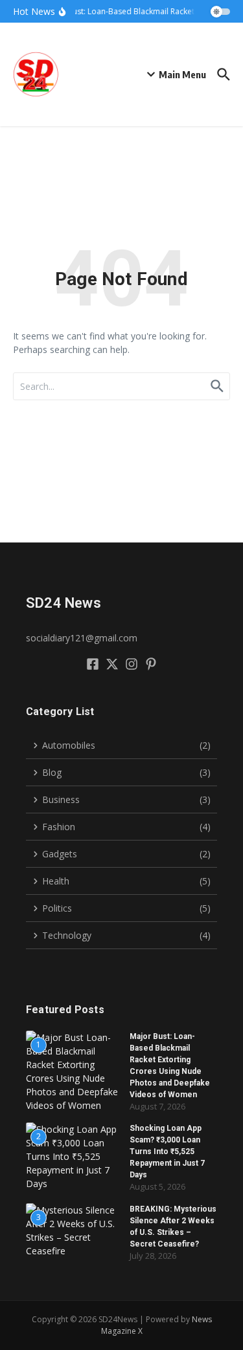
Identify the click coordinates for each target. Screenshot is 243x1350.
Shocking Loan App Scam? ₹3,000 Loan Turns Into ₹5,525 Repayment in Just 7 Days (167, 1151)
